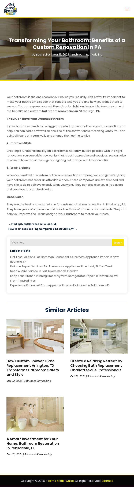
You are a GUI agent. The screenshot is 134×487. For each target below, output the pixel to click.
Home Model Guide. (61, 481)
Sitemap (107, 481)
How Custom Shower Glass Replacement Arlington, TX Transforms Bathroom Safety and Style (33, 368)
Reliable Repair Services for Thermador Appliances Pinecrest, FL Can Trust (61, 266)
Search (118, 242)
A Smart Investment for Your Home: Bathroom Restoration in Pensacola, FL (33, 443)
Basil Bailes (43, 55)
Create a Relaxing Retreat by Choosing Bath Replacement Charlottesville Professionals (96, 365)
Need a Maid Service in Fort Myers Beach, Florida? (44, 271)
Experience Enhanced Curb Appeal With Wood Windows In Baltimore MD (59, 285)
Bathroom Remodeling (86, 55)
